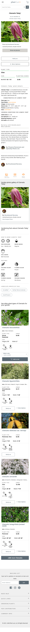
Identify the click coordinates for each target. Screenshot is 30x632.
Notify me (15, 58)
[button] (24, 7)
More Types (23, 177)
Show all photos (15, 50)
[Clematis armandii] (15, 479)
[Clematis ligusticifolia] (15, 384)
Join (24, 582)
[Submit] (27, 7)
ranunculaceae (12, 102)
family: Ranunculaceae (18, 290)
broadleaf (5, 290)
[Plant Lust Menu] (2, 2)
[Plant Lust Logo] (15, 2)
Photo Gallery (6, 177)
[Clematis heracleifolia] (15, 333)
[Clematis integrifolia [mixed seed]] (15, 528)
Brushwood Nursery (11, 215)
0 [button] (27, 1)
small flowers (7, 109)
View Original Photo (7, 219)
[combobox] (15, 354)
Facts (15, 176)
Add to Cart (16, 359)
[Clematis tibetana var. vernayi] (15, 432)
